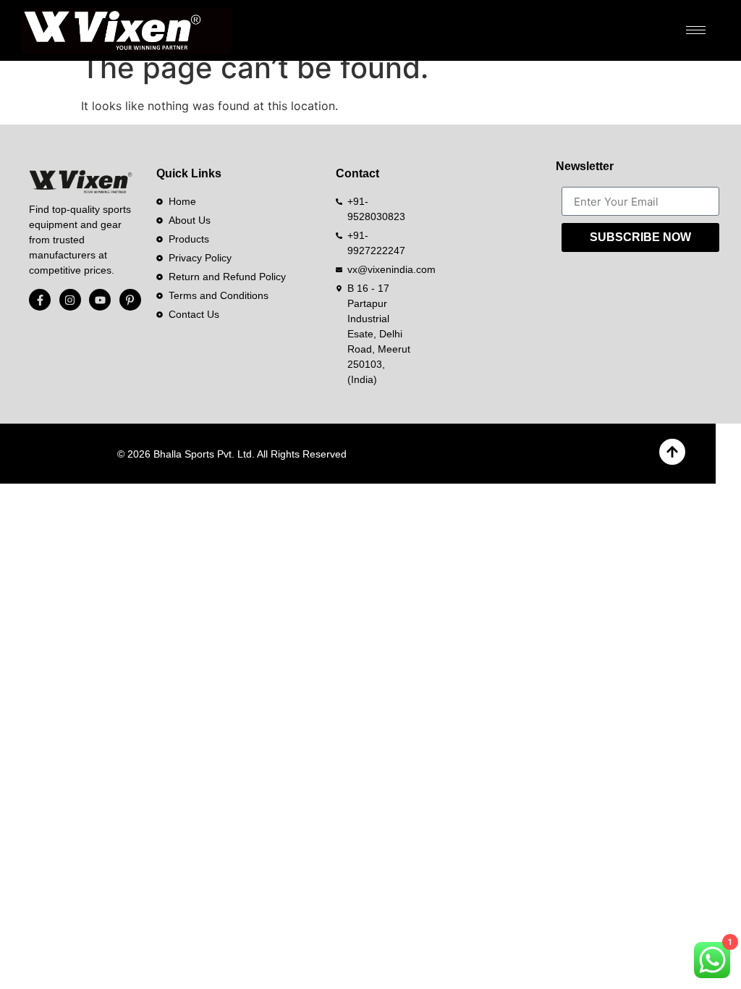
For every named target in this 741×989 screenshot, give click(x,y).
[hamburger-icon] (695, 30)
